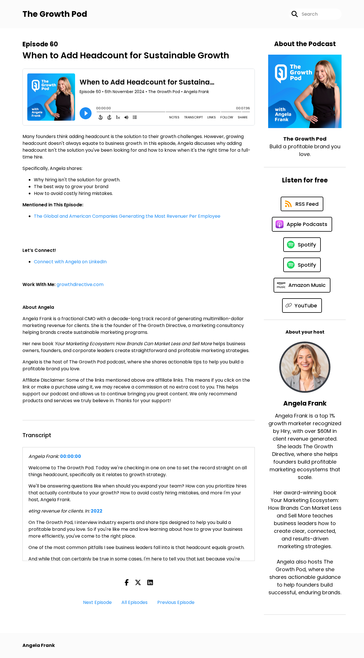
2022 (96, 511)
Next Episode (97, 602)
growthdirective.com (80, 284)
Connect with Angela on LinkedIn (70, 261)
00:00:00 (70, 456)
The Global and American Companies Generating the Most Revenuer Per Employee (127, 216)
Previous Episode (176, 602)
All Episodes (134, 602)
